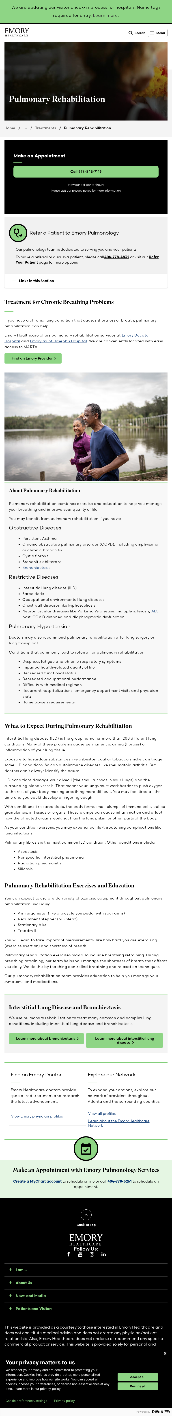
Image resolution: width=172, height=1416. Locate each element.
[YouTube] (80, 1254)
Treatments (45, 128)
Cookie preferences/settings (26, 1401)
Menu (160, 33)
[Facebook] (68, 1254)
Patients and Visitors (34, 1308)
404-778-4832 (116, 257)
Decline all (138, 1386)
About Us (24, 1283)
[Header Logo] (16, 33)
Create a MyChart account (37, 1181)
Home (9, 128)
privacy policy (81, 190)
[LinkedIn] (103, 1254)
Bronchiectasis (36, 567)
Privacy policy (64, 1401)
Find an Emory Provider (32, 358)
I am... (21, 1270)
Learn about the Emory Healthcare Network (119, 1123)
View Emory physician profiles (37, 1116)
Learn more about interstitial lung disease (124, 1040)
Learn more (105, 15)
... (26, 128)
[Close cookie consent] (165, 1353)
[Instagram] (92, 1254)
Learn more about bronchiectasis (45, 1038)
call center (88, 184)
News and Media (31, 1295)
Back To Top (86, 1225)
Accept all (137, 1377)
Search (140, 33)
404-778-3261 (120, 1181)
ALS (155, 611)
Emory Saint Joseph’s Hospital (58, 341)
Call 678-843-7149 (86, 171)
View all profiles (102, 1113)
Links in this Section (36, 281)
